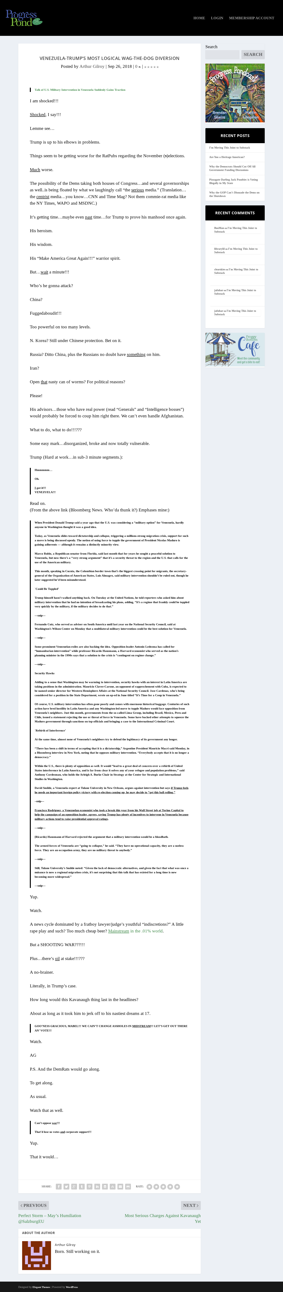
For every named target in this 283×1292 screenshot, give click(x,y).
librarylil (219, 248)
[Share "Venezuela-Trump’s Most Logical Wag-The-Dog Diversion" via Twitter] (66, 1186)
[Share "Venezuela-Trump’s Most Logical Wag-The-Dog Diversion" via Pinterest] (89, 1186)
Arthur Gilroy (92, 66)
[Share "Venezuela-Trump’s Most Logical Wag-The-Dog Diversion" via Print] (128, 1186)
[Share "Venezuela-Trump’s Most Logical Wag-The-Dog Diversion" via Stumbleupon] (112, 1186)
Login (217, 18)
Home (199, 18)
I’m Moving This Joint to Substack (229, 147)
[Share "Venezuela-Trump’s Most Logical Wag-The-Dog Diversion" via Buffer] (105, 1186)
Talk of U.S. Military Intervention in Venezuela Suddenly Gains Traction (80, 89)
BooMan (219, 228)
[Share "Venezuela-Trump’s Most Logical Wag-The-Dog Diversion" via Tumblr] (82, 1186)
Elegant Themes (41, 1287)
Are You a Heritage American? (227, 157)
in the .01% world (135, 931)
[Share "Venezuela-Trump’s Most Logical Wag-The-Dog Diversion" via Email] (120, 1186)
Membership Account (251, 18)
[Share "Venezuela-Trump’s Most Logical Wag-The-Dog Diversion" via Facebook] (59, 1186)
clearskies (219, 269)
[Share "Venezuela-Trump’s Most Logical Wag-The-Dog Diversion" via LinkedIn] (97, 1186)
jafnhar (218, 290)
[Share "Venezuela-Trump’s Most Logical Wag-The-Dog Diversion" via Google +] (74, 1186)
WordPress (72, 1287)
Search (211, 46)
